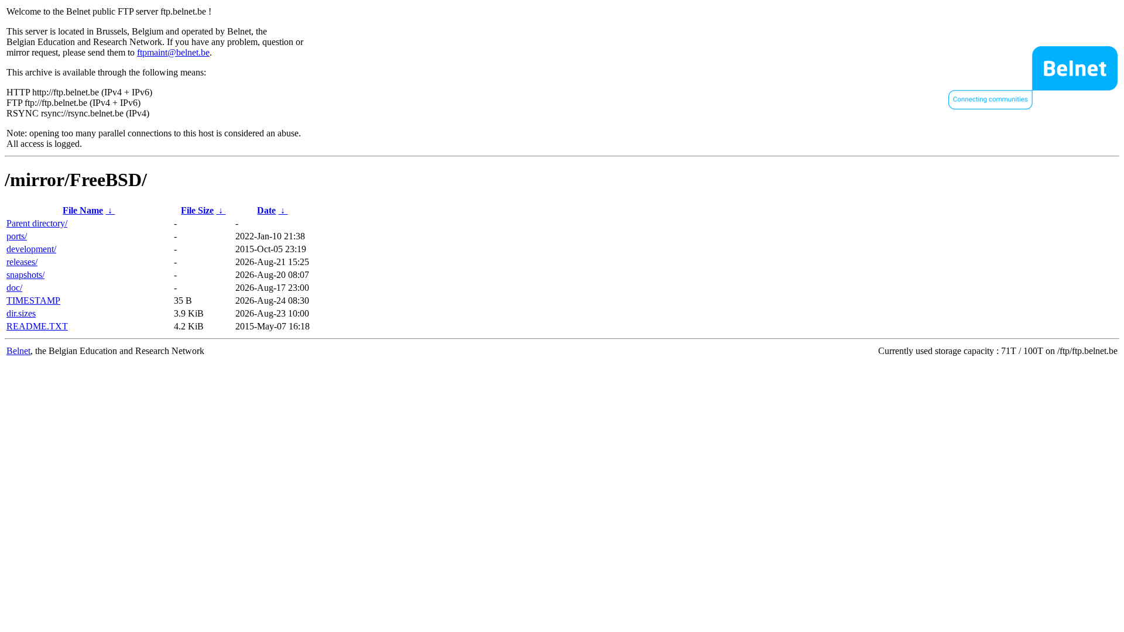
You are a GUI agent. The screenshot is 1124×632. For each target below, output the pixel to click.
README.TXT (37, 326)
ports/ (16, 236)
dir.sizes (21, 313)
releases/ (21, 262)
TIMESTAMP (33, 300)
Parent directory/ (36, 223)
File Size (197, 210)
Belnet (18, 351)
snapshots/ (25, 275)
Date (266, 210)
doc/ (14, 288)
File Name (83, 210)
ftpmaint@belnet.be (173, 52)
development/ (31, 249)
